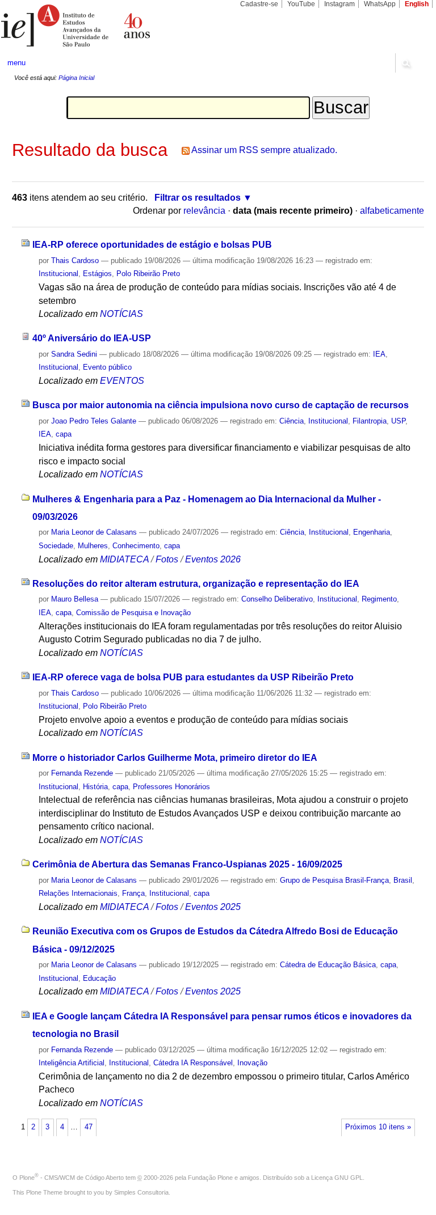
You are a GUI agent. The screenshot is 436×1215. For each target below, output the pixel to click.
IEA (379, 354)
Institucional (58, 273)
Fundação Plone (210, 1177)
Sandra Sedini (74, 354)
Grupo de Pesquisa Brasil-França (334, 880)
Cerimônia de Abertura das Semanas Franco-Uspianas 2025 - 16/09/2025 (187, 864)
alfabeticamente (392, 210)
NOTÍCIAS (121, 314)
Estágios (97, 273)
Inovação (252, 1063)
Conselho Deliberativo (277, 599)
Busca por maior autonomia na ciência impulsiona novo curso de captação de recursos (220, 405)
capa (64, 434)
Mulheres (93, 545)
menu (16, 62)
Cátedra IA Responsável (193, 1063)
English (417, 4)
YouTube (301, 4)
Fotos (167, 559)
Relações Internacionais (78, 893)
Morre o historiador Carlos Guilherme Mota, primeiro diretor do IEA (174, 758)
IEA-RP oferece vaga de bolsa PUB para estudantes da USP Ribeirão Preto (193, 677)
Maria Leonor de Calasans (94, 532)
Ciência (291, 421)
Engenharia (371, 532)
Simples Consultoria (141, 1192)
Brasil (402, 880)
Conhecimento (136, 545)
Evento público (107, 367)
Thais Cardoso (75, 260)
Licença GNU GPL (337, 1177)
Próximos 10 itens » (378, 1127)
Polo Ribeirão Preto (148, 273)
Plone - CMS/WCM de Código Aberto (71, 1177)
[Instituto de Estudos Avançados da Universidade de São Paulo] (109, 25)
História (95, 786)
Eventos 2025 (213, 907)
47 (89, 1127)
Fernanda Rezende (82, 773)
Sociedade (56, 545)
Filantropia (370, 421)
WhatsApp (380, 4)
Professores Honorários (171, 786)
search (405, 63)
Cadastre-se (259, 4)
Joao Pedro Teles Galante (93, 421)
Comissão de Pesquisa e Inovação (133, 612)
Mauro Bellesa (74, 599)
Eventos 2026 (213, 559)
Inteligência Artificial (71, 1063)
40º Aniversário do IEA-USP (91, 338)
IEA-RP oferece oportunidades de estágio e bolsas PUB (152, 244)
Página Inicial (76, 77)
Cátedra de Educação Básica (328, 964)
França (133, 893)
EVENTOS (122, 381)
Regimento (379, 599)
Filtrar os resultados (197, 197)
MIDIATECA (124, 559)
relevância (204, 210)
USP (398, 421)
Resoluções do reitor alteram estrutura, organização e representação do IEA (195, 584)
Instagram (339, 4)
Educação (99, 978)
